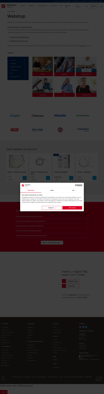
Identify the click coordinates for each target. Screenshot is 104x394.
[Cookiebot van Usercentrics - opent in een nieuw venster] (76, 185)
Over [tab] (73, 190)
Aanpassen (51, 207)
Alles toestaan (72, 207)
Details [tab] (52, 190)
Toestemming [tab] (30, 190)
